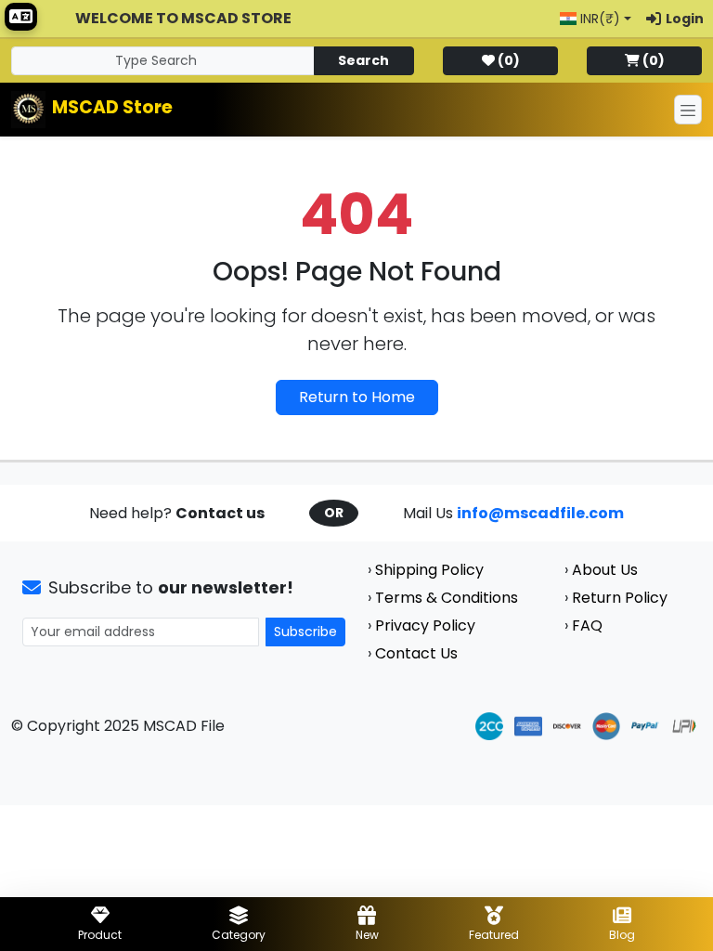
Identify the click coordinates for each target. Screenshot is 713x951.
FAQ (587, 625)
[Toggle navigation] (688, 109)
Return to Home (357, 397)
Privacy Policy (425, 625)
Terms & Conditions (446, 597)
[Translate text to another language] (21, 17)
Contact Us (416, 653)
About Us (605, 569)
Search (363, 60)
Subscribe (305, 631)
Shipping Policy (429, 569)
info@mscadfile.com (540, 513)
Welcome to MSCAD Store (183, 18)
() (509, 60)
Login (685, 18)
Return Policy (620, 597)
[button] (595, 19)
